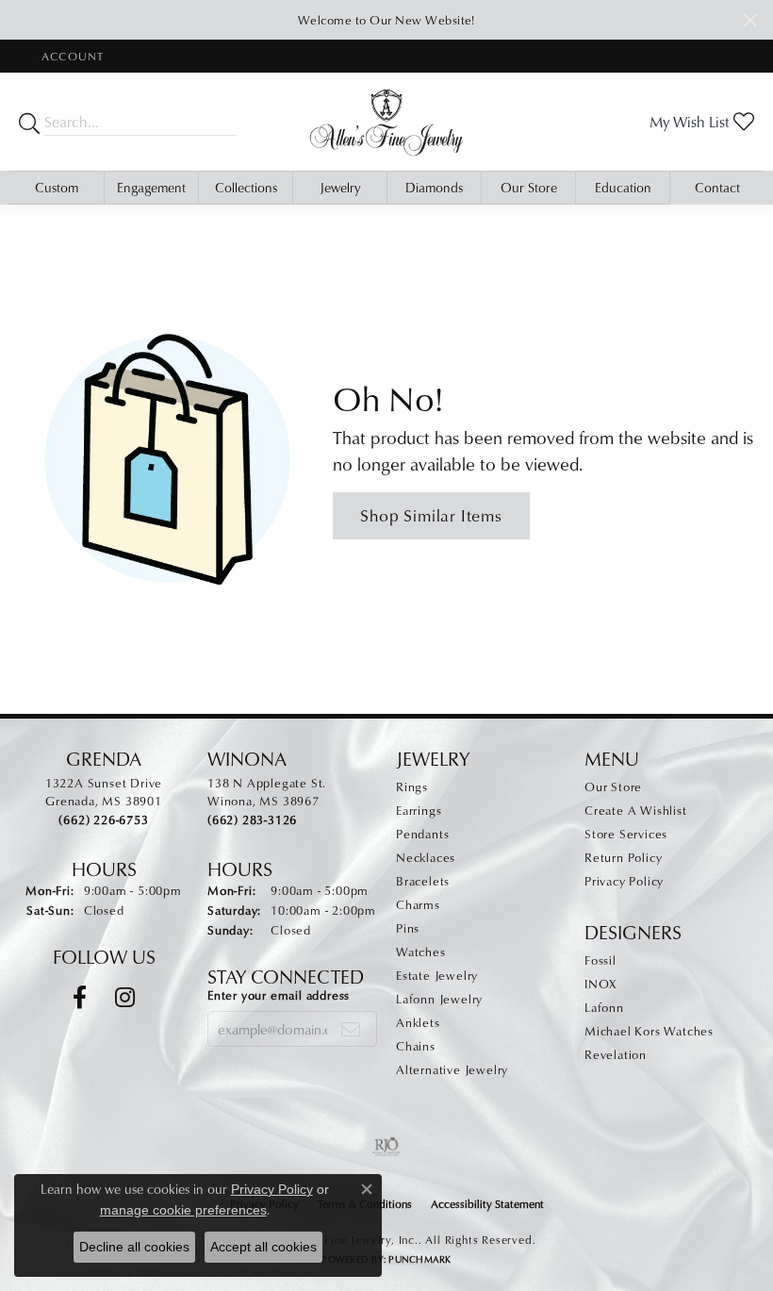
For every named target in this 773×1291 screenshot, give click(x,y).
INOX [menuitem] (600, 983)
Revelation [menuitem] (615, 1054)
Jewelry (340, 187)
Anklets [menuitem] (418, 1022)
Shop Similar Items (431, 515)
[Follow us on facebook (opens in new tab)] (79, 997)
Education (623, 187)
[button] (71, 56)
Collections (246, 187)
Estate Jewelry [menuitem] (437, 975)
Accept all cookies (263, 1246)
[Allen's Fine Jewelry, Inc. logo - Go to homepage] (386, 122)
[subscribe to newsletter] (351, 1029)
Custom (56, 187)
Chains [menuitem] (416, 1045)
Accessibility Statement (487, 1204)
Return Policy (623, 857)
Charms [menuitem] (418, 904)
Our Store (529, 187)
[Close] (750, 20)
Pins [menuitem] (407, 927)
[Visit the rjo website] (386, 1147)
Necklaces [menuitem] (425, 857)
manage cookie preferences (183, 1209)
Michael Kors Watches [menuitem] (649, 1030)
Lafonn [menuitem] (604, 1007)
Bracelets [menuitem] (423, 880)
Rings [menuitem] (412, 786)
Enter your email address (278, 994)
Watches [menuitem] (421, 951)
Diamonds (434, 187)
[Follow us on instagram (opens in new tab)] (125, 997)
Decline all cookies (134, 1246)
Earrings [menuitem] (418, 810)
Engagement (151, 187)
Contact (717, 187)
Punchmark (419, 1259)
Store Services (625, 833)
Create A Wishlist (635, 810)
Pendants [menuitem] (422, 833)
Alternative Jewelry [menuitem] (452, 1069)
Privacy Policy (624, 880)
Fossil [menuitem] (600, 960)
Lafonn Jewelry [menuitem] (439, 998)
